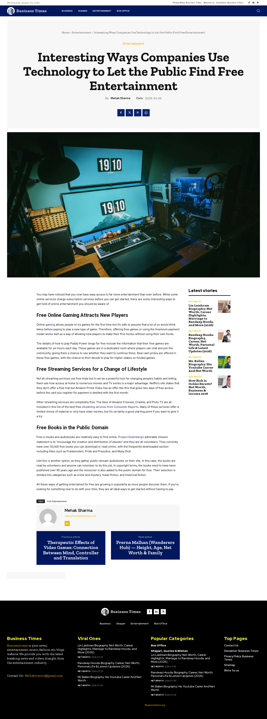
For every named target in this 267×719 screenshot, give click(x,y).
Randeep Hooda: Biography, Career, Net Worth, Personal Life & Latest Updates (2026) (202, 343)
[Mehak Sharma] (50, 517)
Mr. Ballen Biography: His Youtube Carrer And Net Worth (201, 366)
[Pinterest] (137, 112)
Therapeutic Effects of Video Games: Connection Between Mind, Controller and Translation (71, 550)
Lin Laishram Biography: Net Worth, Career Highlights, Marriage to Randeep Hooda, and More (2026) (201, 315)
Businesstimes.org (155, 705)
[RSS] (258, 3)
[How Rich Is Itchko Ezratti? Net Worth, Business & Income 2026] (224, 381)
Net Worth (195, 301)
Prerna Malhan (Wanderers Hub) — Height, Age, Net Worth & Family (145, 547)
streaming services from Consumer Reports (110, 407)
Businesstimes (17, 645)
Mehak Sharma (120, 98)
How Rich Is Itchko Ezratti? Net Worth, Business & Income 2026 (200, 387)
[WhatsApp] (146, 112)
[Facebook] (249, 3)
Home (65, 32)
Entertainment (81, 32)
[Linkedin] (253, 3)
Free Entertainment (56, 501)
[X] (129, 112)
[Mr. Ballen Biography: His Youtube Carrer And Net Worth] (224, 362)
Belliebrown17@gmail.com (44, 675)
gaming (50, 324)
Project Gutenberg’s (131, 437)
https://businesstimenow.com (80, 515)
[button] (258, 10)
